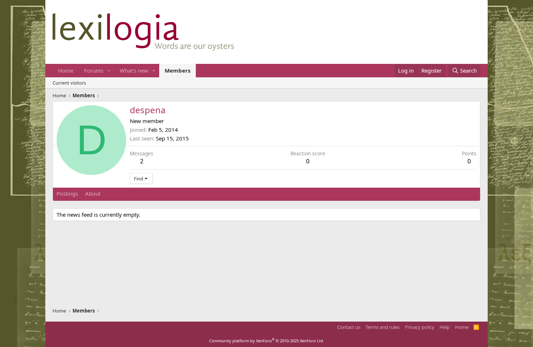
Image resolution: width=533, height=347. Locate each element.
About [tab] (92, 193)
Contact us (348, 327)
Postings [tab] (67, 193)
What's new (134, 70)
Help (444, 327)
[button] (109, 70)
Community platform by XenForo (266, 340)
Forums (93, 70)
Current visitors (69, 82)
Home (65, 70)
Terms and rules (382, 327)
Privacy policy (419, 327)
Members (177, 70)
